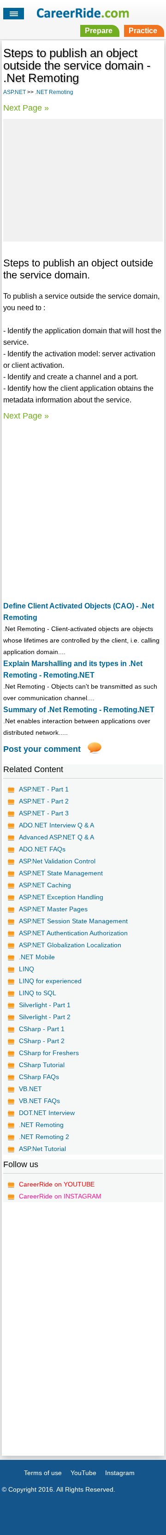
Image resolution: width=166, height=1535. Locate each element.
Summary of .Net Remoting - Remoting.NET (78, 710)
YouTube (83, 1472)
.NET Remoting (54, 92)
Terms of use (43, 1472)
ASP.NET (14, 92)
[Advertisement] (83, 178)
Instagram (120, 1472)
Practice (143, 31)
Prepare (99, 31)
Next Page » (26, 107)
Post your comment (42, 749)
